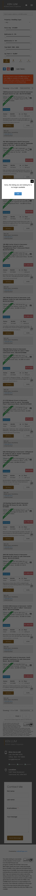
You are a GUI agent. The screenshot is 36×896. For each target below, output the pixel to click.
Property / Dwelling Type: (12, 20)
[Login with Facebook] (4, 70)
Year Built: (11, 47)
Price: (11, 28)
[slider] (5, 30)
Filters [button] (29, 61)
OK (18, 193)
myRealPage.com (21, 851)
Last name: (11, 800)
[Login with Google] (8, 70)
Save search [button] (6, 61)
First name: (11, 791)
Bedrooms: (10, 34)
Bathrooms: (10, 41)
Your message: (12, 817)
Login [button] (20, 69)
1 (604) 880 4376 (8, 134)
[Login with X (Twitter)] (12, 70)
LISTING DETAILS (8, 125)
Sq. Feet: (11, 54)
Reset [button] (20, 61)
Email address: (12, 808)
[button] (12, 764)
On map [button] (13, 61)
